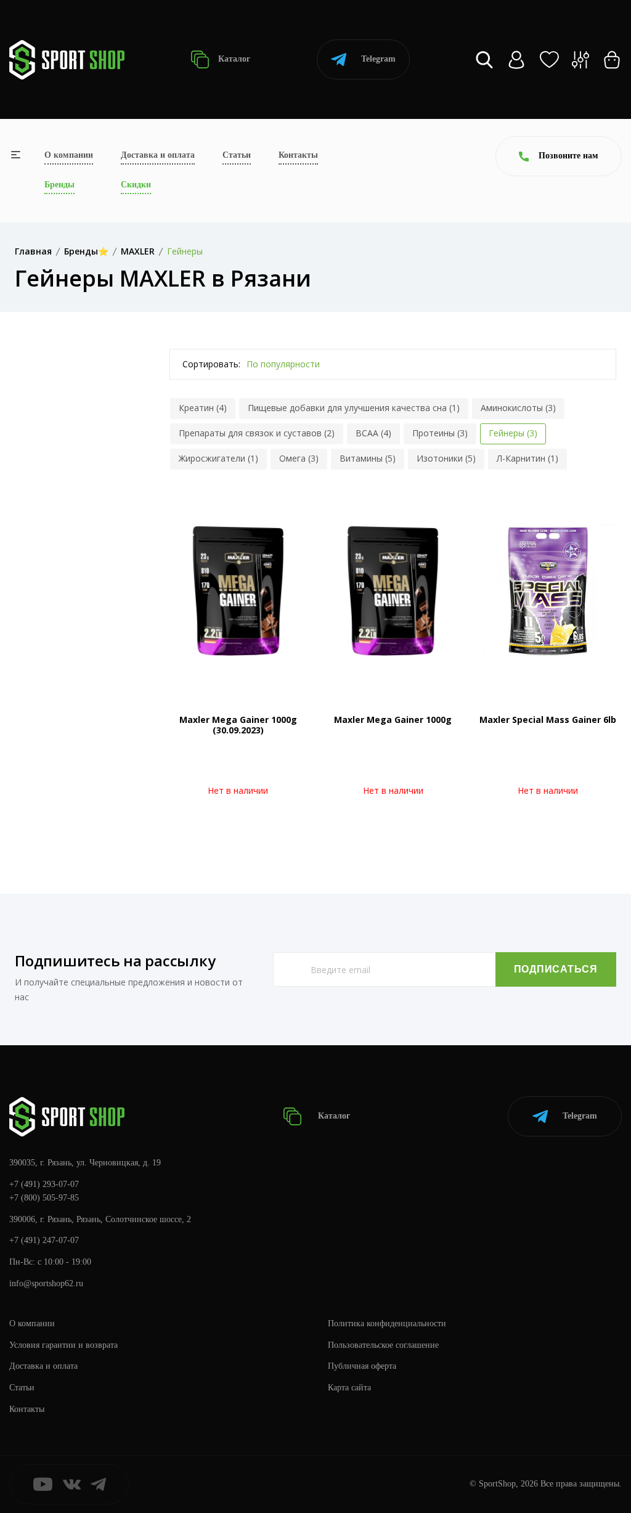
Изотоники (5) (446, 458)
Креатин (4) (203, 408)
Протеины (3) (440, 433)
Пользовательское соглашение (383, 1345)
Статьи (236, 155)
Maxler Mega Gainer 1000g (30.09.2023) (238, 725)
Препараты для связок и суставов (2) (257, 433)
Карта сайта (349, 1387)
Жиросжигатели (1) (218, 458)
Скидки (136, 184)
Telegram (378, 58)
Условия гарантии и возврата (63, 1345)
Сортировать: (211, 364)
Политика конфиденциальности (387, 1323)
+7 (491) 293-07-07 (44, 1184)
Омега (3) (299, 458)
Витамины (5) (368, 458)
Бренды (59, 184)
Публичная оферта (362, 1366)
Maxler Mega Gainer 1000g (393, 719)
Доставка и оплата (158, 155)
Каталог (233, 58)
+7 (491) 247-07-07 (44, 1240)
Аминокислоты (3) (518, 408)
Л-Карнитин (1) (527, 458)
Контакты (298, 155)
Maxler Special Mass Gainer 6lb (547, 719)
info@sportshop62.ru (46, 1283)
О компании (68, 155)
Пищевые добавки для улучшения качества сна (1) (354, 408)
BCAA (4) (373, 433)
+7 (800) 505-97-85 (44, 1197)
